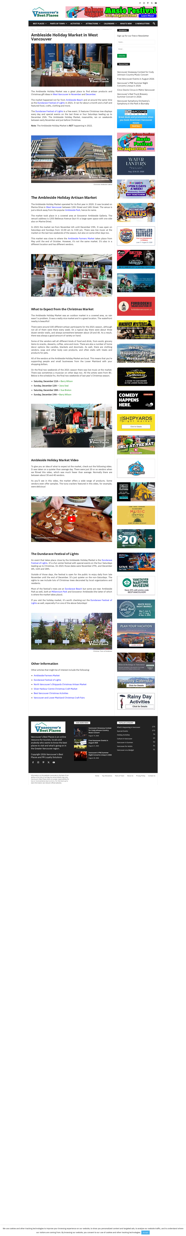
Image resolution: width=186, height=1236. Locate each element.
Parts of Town (57, 23)
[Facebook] (140, 3)
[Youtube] (155, 3)
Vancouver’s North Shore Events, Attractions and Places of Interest (57, 29)
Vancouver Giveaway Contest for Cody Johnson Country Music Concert (135, 73)
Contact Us (151, 776)
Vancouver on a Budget (125, 750)
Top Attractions (107, 776)
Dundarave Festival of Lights (51, 102)
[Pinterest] (147, 3)
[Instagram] (144, 3)
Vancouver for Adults (124, 746)
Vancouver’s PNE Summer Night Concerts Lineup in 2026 (132, 84)
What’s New (126, 23)
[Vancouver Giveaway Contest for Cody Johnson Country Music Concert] (80, 731)
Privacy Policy (140, 776)
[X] (151, 3)
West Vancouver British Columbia (90, 29)
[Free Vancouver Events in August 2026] (80, 744)
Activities (75, 23)
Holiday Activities (123, 735)
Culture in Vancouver (124, 739)
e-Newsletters (143, 23)
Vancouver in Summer (125, 742)
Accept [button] (145, 1232)
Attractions (92, 23)
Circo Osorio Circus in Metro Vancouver (136, 90)
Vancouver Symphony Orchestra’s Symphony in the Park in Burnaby (133, 102)
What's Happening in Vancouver (128, 727)
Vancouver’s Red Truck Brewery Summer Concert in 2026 (132, 95)
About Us (130, 776)
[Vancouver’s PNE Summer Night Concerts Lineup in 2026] (80, 756)
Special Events (122, 731)
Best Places (38, 23)
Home (33, 29)
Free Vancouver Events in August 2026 (135, 79)
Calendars (109, 23)
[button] (154, 23)
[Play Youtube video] (71, 519)
